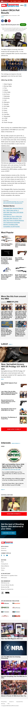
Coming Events (4, 564)
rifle (4, 203)
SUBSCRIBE (9, 533)
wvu (18, 201)
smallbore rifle (18, 203)
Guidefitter (7, 469)
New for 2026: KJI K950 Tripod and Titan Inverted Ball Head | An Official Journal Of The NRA (13, 473)
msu (22, 201)
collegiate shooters (11, 201)
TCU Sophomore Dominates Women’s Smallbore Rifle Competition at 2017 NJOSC (11, 224)
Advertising (3, 550)
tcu (20, 201)
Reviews (3, 568)
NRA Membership (5, 583)
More (10, 344)
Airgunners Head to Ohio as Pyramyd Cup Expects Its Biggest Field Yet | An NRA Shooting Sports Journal (20, 332)
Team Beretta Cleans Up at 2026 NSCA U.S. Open (8, 409)
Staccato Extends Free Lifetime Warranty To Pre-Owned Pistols (8, 401)
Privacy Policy (4, 701)
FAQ (8, 703)
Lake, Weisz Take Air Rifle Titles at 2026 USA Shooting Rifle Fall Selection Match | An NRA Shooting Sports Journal (7, 315)
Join (11, 1)
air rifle (12, 203)
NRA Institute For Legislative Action (9, 575)
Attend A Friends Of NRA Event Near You (13, 696)
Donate (19, 1)
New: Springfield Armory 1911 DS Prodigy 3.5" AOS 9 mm (14, 366)
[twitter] (5, 20)
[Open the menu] (25, 5)
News (2, 16)
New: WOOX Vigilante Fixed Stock (9, 383)
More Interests (15, 443)
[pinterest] (9, 20)
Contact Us (3, 548)
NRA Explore (4, 577)
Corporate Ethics (19, 701)
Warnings (3, 703)
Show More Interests (17, 514)
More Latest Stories (17, 429)
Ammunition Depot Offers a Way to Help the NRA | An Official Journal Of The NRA (13, 484)
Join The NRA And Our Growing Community (10, 657)
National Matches (7, 495)
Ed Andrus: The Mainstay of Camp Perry (9, 418)
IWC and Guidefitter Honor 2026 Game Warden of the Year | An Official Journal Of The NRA (13, 466)
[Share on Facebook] (2, 20)
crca (4, 201)
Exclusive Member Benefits (7, 585)
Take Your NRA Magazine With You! (12, 639)
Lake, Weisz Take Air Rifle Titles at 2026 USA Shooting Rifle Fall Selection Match (9, 393)
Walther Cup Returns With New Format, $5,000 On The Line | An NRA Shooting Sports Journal (6, 332)
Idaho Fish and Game (15, 469)
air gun (8, 203)
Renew (15, 1)
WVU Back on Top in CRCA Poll (12, 216)
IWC (3, 469)
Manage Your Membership (7, 589)
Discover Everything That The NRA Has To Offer (14, 677)
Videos (2, 570)
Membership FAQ (5, 587)
